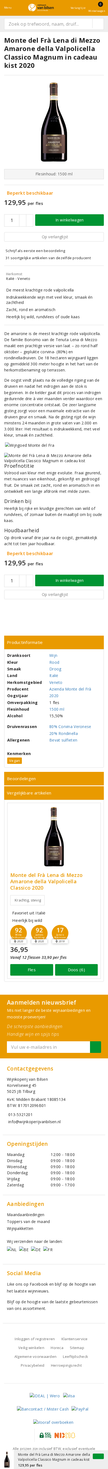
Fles (32, 969)
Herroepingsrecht (66, 1365)
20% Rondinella (63, 733)
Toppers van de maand (28, 1221)
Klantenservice (74, 1338)
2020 (53, 695)
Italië (53, 675)
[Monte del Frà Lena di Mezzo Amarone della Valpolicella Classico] (54, 837)
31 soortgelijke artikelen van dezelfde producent (48, 257)
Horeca (57, 1347)
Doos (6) (76, 969)
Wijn (53, 655)
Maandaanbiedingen (26, 1214)
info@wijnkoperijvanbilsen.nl (34, 1121)
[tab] (54, 642)
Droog (55, 668)
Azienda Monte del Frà (70, 689)
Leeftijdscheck (75, 1356)
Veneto (56, 682)
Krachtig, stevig (28, 900)
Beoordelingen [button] (21, 778)
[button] (18, 933)
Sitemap (77, 1347)
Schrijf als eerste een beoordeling (35, 250)
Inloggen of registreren (35, 1338)
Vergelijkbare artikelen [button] (29, 793)
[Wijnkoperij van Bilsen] (41, 7)
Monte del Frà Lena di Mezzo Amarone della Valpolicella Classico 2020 (46, 881)
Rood (54, 662)
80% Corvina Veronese (70, 726)
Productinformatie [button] (25, 642)
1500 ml (56, 709)
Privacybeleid (32, 1365)
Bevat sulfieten (63, 740)
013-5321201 (20, 1114)
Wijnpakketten (20, 1228)
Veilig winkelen (31, 1347)
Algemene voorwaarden (35, 1356)
